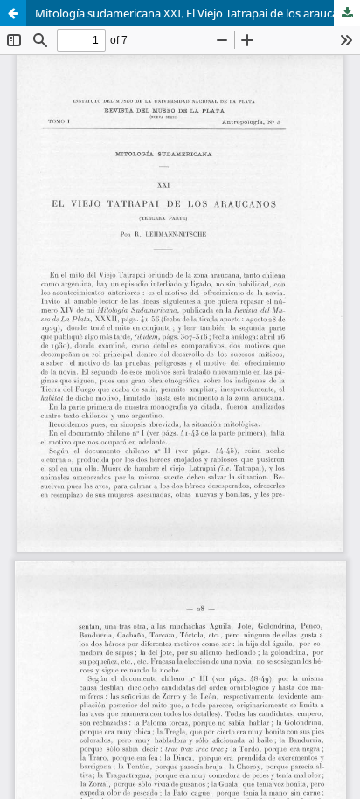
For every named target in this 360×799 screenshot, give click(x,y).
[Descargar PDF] (347, 13)
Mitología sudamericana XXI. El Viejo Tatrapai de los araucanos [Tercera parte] (197, 13)
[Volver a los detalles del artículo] (13, 13)
